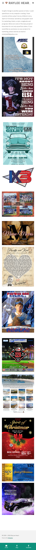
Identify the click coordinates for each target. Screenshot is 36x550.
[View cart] (33, 3)
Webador (10, 537)
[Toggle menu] (3, 3)
